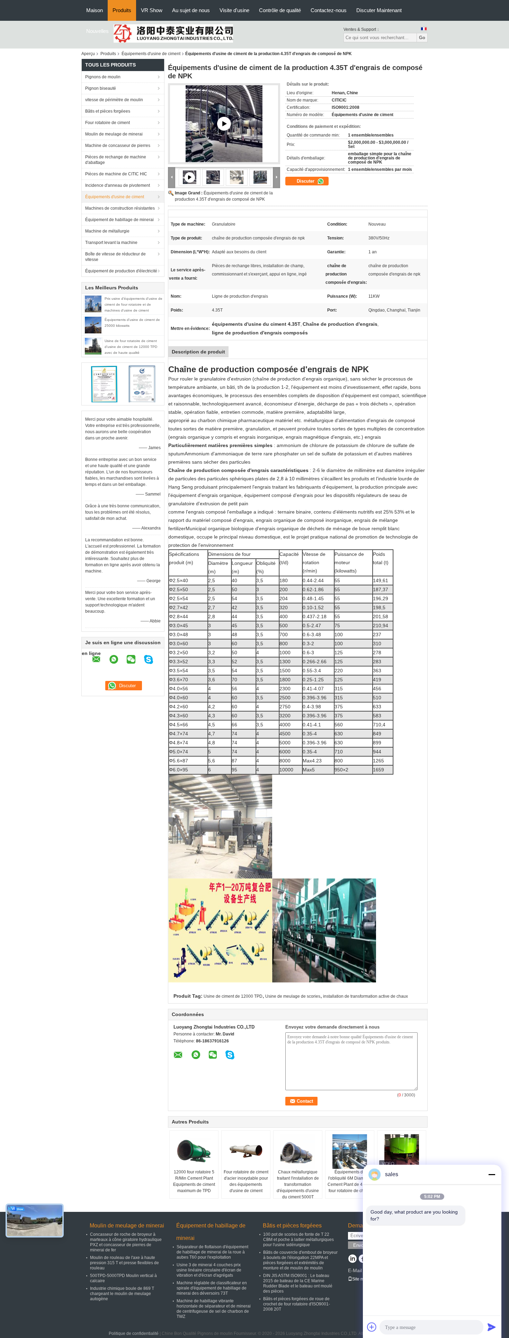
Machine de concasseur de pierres (117, 145)
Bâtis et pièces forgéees (107, 111)
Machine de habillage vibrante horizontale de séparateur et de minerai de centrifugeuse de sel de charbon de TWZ (214, 1308)
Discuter (306, 181)
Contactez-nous (329, 10)
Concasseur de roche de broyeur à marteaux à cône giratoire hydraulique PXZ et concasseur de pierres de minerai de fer (126, 1242)
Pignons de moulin (102, 77)
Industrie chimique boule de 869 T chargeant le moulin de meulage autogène (122, 1293)
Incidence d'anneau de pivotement (117, 185)
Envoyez (362, 1245)
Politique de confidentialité (134, 1333)
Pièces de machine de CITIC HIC (116, 174)
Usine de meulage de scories (292, 996)
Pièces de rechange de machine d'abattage (115, 160)
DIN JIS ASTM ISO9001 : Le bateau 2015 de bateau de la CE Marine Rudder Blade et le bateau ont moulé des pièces (297, 1283)
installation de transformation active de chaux (365, 996)
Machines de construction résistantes (120, 208)
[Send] (491, 1327)
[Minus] (492, 1174)
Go (422, 37)
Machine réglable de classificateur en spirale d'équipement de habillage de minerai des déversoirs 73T (212, 1288)
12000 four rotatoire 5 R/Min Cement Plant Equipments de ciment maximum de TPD (194, 1181)
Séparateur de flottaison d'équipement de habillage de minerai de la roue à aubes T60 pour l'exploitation (212, 1252)
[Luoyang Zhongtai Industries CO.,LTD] (173, 33)
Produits (122, 10)
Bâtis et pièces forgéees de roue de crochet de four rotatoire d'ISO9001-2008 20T (296, 1304)
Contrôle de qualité (280, 10)
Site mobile (362, 1279)
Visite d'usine (234, 10)
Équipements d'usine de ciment (151, 53)
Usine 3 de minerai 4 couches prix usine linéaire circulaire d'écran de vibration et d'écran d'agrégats (209, 1270)
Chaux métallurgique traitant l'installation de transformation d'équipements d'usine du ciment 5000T (298, 1184)
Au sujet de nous (191, 10)
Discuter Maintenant (379, 10)
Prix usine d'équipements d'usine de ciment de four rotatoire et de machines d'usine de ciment (133, 304)
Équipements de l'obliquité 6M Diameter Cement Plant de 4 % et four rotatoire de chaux (350, 1181)
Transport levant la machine (111, 242)
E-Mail (355, 1270)
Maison (94, 10)
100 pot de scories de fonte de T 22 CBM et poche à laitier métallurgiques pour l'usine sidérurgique (298, 1239)
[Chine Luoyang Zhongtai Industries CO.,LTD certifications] (104, 383)
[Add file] (372, 1327)
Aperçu (88, 53)
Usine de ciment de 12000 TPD (233, 996)
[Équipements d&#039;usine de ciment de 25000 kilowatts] (93, 324)
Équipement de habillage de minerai (119, 219)
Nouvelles (97, 31)
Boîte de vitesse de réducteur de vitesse (115, 257)
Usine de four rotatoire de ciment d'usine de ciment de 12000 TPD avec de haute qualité (131, 347)
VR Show (151, 10)
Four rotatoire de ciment (107, 122)
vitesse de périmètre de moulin (114, 99)
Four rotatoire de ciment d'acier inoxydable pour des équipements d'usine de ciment (246, 1181)
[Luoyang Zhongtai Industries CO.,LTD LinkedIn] (352, 1259)
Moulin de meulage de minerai (114, 134)
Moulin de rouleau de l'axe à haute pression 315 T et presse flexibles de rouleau (124, 1262)
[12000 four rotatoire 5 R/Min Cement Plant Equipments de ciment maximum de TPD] (194, 1151)
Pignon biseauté (100, 88)
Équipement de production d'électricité (121, 271)
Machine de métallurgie (107, 231)
